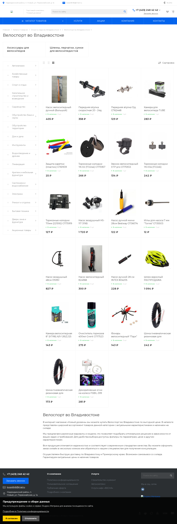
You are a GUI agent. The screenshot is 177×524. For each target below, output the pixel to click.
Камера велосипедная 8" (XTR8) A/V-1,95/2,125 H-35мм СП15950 (59, 336)
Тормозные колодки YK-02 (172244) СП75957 (92, 165)
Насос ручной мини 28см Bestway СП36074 (124, 222)
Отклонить (31, 518)
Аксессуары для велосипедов (18, 49)
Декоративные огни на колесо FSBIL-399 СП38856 (90, 393)
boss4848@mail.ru (74, 3)
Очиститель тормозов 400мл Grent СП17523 (91, 335)
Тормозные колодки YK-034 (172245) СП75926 (156, 167)
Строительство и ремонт (103, 480)
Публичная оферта (56, 488)
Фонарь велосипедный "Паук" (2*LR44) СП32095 (124, 336)
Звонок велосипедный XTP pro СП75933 (124, 165)
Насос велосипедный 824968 (91, 278)
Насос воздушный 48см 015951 (56, 278)
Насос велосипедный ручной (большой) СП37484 (58, 110)
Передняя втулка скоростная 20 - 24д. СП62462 (90, 110)
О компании (54, 474)
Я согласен (12, 518)
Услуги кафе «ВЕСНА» (102, 488)
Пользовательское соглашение (62, 484)
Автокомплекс (98, 484)
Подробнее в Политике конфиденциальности (26, 511)
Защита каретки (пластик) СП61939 (56, 165)
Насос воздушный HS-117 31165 (91, 222)
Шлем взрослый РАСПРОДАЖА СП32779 (153, 280)
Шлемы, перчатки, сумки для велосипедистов (66, 49)
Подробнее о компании (59, 492)
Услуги (95, 474)
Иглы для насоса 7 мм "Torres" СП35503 (156, 222)
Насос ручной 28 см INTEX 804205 (122, 278)
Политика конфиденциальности (63, 480)
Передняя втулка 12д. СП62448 (123, 109)
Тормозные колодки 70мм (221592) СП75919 (59, 222)
